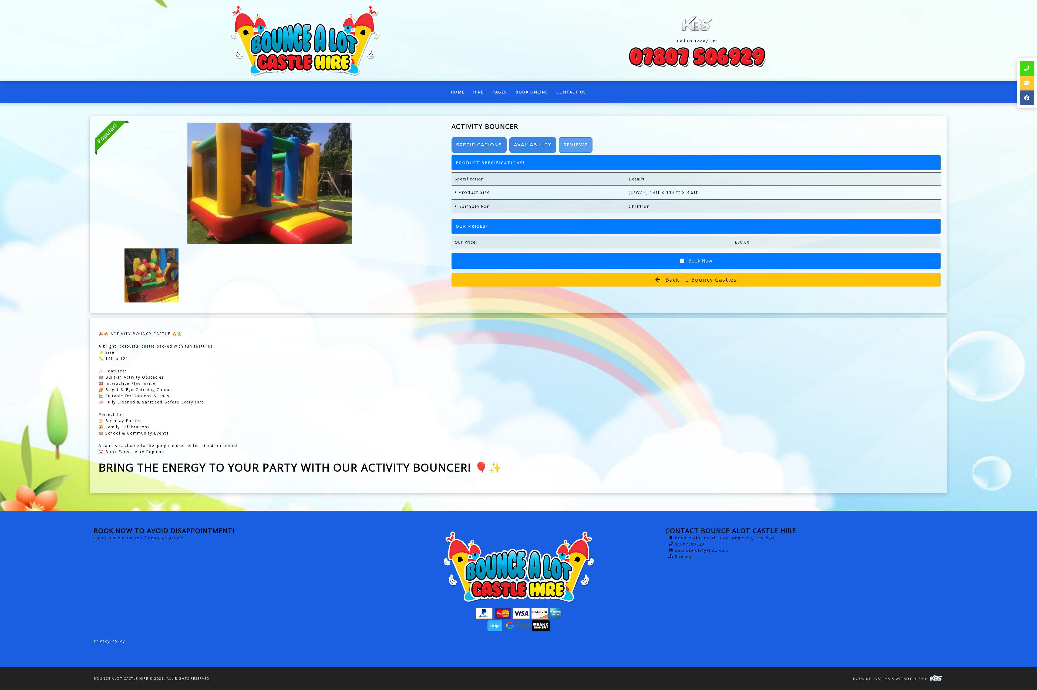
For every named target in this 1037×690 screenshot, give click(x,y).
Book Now (699, 260)
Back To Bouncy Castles (700, 279)
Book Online (532, 92)
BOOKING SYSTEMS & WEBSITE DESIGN (891, 678)
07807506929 (690, 544)
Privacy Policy (109, 641)
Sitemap (684, 556)
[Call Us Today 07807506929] (697, 56)
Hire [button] (478, 92)
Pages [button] (499, 92)
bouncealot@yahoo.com (702, 550)
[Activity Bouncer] (269, 183)
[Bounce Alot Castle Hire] (304, 40)
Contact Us (571, 92)
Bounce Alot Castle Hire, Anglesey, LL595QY (725, 537)
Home (460, 93)
